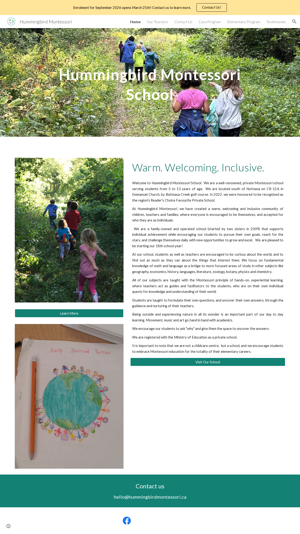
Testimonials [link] (276, 21)
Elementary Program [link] (243, 21)
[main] (150, 82)
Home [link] (135, 21)
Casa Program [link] (210, 21)
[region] (150, 7)
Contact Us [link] (183, 21)
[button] (294, 21)
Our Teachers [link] (157, 21)
